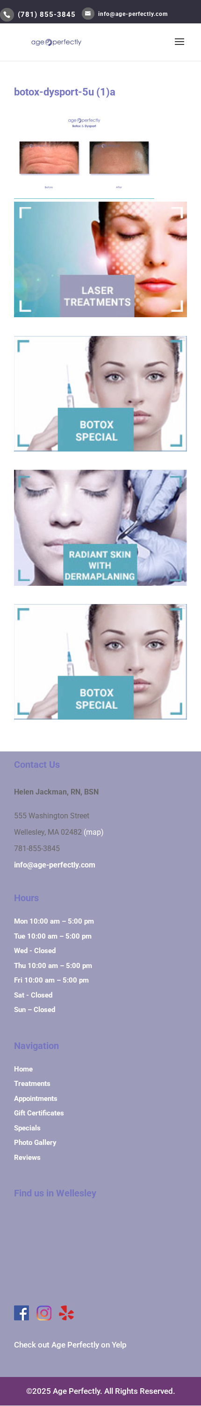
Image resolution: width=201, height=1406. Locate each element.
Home (23, 1069)
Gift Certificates (39, 1113)
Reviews (27, 1157)
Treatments (32, 1083)
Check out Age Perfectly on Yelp (70, 1344)
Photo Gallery (35, 1142)
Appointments (35, 1098)
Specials (27, 1128)
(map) (94, 832)
